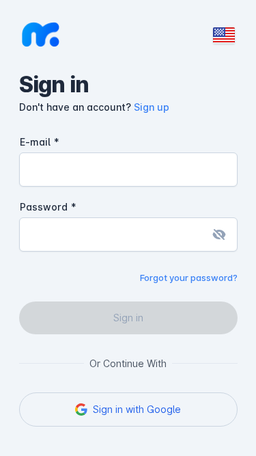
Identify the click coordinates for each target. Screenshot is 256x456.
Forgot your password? (189, 277)
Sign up (151, 107)
